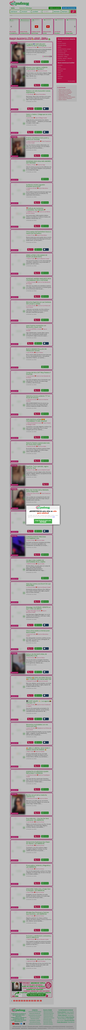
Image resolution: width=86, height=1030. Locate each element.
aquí (54, 516)
